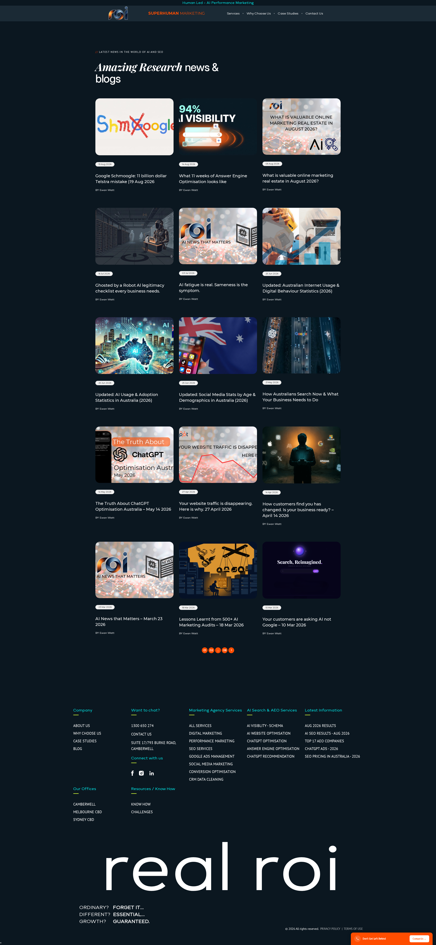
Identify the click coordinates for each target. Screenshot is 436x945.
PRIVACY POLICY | (332, 929)
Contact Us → (419, 938)
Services (233, 13)
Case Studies (288, 13)
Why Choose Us (259, 13)
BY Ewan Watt (104, 190)
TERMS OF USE (353, 929)
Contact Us (314, 13)
